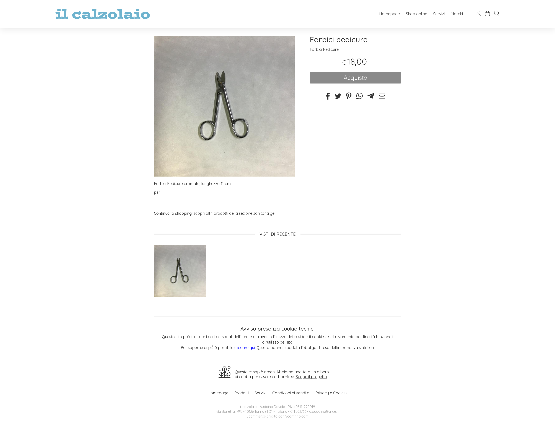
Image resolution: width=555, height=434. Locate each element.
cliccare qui (244, 347)
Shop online (416, 13)
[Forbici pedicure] (224, 106)
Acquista (355, 77)
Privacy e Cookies (331, 392)
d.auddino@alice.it (324, 411)
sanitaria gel (264, 213)
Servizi (439, 13)
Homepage (389, 13)
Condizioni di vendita (290, 392)
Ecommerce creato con (277, 416)
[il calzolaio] (103, 14)
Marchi (457, 13)
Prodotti (241, 392)
